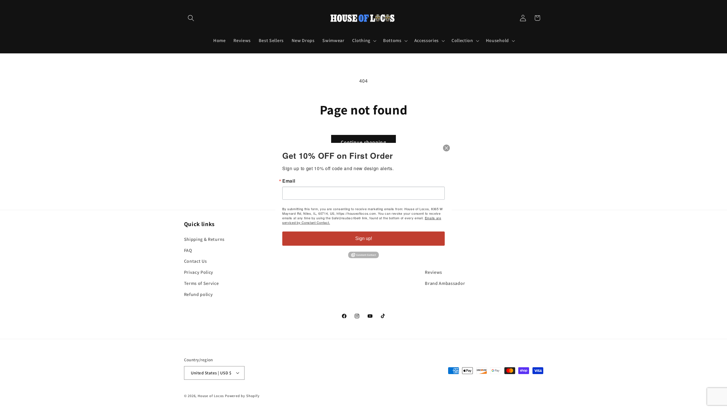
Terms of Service (201, 283)
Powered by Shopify (242, 395)
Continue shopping (363, 142)
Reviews (433, 272)
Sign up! (363, 238)
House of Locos (211, 395)
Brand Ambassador (445, 283)
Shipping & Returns (204, 239)
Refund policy (198, 294)
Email (288, 181)
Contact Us (195, 261)
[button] (191, 18)
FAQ (188, 250)
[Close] (446, 148)
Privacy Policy (199, 272)
